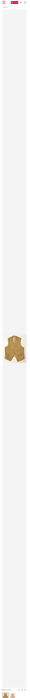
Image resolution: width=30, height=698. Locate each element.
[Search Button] (21, 2)
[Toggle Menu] (25, 2)
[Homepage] (4, 2)
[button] (14, 348)
